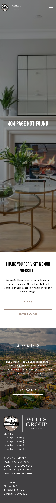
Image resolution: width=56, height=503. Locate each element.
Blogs (28, 302)
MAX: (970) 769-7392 (16, 461)
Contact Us (28, 390)
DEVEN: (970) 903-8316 (18, 465)
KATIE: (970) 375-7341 (17, 469)
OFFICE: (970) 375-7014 (18, 473)
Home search (28, 313)
